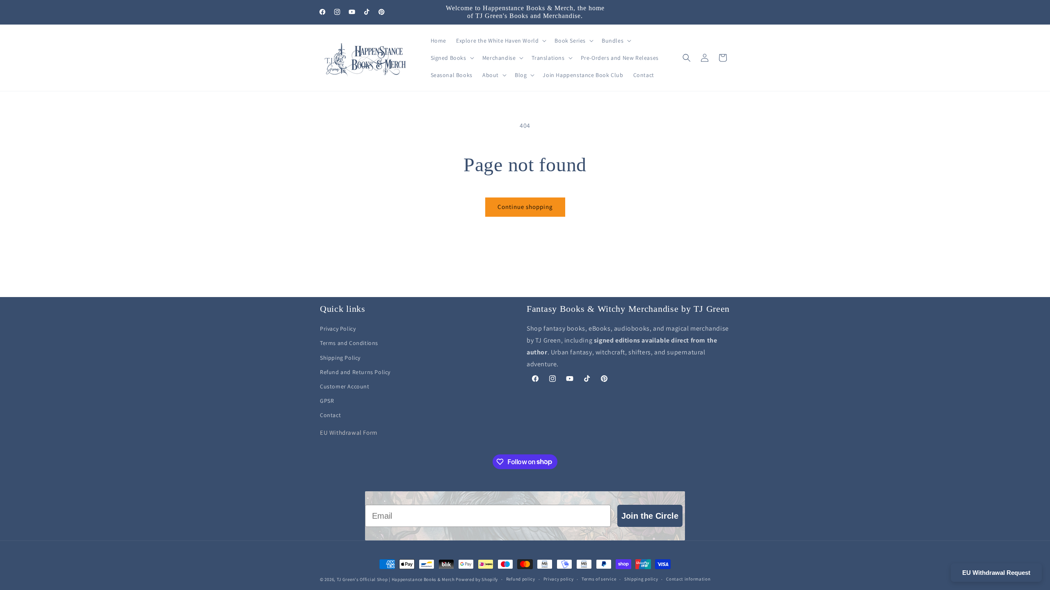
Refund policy (520, 579)
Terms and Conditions (349, 343)
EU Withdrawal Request (996, 572)
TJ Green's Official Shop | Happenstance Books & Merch (396, 579)
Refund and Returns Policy (355, 372)
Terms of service (599, 579)
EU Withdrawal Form (348, 432)
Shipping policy (641, 579)
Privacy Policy (338, 328)
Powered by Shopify (477, 579)
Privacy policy (558, 579)
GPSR (327, 400)
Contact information (688, 579)
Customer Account (345, 386)
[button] (500, 40)
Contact (330, 415)
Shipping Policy (340, 357)
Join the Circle (649, 515)
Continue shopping (525, 207)
